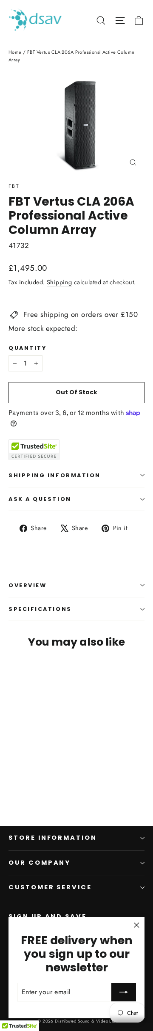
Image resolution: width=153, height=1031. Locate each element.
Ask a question (39, 499)
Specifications (40, 609)
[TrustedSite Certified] (34, 449)
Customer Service (50, 887)
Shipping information (54, 475)
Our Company (39, 862)
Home (15, 52)
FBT (14, 186)
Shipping (59, 282)
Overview (27, 585)
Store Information (52, 837)
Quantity (27, 348)
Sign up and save (47, 916)
